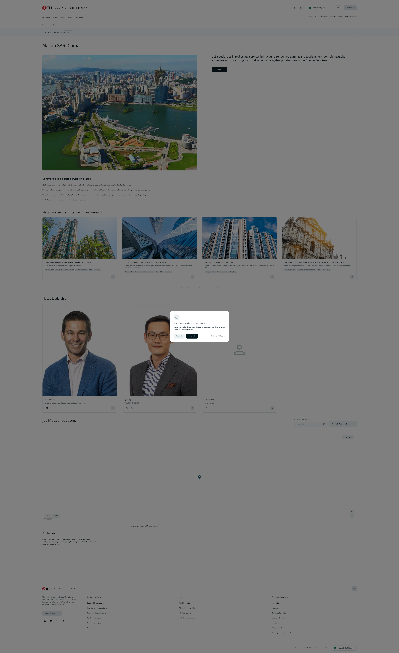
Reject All (179, 336)
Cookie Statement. (187, 329)
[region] (199, 326)
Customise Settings (218, 336)
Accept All (192, 336)
